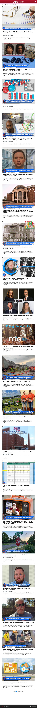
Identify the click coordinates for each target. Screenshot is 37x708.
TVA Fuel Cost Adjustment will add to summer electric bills (18, 346)
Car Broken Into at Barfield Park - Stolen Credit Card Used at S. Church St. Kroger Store (18, 650)
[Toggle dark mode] (25, 1)
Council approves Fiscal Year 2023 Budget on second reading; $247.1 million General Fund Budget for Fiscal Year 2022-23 (18, 211)
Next (23, 691)
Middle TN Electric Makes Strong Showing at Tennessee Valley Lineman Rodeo (17, 417)
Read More (9, 39)
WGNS (12, 35)
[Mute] (30, 706)
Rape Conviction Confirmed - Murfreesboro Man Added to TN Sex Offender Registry (18, 175)
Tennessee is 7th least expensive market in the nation (17, 105)
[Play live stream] (2, 706)
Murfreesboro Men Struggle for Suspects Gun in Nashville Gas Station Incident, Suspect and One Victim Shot (18, 139)
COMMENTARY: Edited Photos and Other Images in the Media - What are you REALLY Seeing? (17, 279)
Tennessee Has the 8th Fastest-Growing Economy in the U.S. (17, 486)
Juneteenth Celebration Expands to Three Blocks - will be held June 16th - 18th (18, 248)
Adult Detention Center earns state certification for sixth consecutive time (17, 452)
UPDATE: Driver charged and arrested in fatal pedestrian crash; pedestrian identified (17, 555)
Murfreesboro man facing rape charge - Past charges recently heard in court (16, 589)
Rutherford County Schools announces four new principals (18, 315)
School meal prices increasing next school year (15, 682)
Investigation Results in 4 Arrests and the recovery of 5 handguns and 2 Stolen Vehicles (17, 70)
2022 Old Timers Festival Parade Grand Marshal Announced (18, 622)
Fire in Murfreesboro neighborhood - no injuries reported (17, 381)
